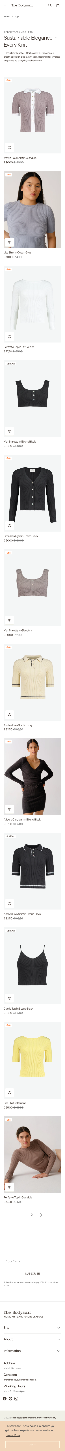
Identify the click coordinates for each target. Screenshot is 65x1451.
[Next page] (41, 1215)
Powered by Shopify (46, 1417)
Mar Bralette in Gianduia (18, 630)
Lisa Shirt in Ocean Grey (17, 252)
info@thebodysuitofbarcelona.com (20, 1379)
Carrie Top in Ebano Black (18, 1008)
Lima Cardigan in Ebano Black (21, 536)
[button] (8, 5)
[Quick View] (9, 147)
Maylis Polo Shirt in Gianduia (20, 158)
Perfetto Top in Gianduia (18, 1197)
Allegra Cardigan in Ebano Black (22, 819)
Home (7, 16)
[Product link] (32, 120)
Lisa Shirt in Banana (15, 1103)
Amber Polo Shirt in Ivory (18, 725)
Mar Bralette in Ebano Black (20, 441)
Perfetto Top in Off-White (19, 347)
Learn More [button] (13, 1435)
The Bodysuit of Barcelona (23, 1417)
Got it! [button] (32, 1444)
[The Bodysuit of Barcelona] (22, 5)
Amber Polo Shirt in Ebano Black (22, 914)
